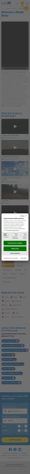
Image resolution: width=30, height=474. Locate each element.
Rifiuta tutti (15, 249)
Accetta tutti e (15, 243)
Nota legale (23, 258)
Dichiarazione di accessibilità (11, 258)
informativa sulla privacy (13, 230)
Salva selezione (15, 253)
